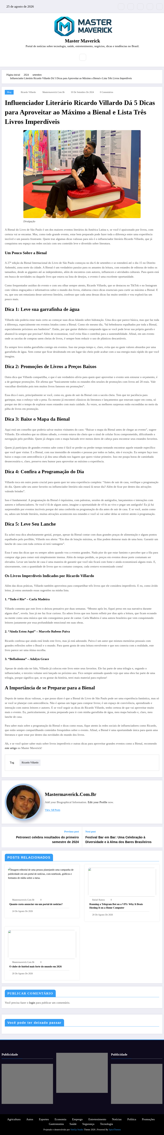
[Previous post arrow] (6, 837)
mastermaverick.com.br (53, 92)
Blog (9, 92)
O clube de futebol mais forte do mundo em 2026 (35, 966)
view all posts (52, 810)
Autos (29, 1119)
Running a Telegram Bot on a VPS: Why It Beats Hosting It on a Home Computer (116, 906)
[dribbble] (140, 6)
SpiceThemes (115, 1129)
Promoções (148, 1119)
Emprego (77, 1119)
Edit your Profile (97, 802)
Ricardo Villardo (28, 92)
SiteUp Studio (76, 1129)
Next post (90, 831)
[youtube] (159, 6)
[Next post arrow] (158, 837)
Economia (60, 1119)
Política (131, 1119)
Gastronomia (56, 1124)
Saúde (73, 1124)
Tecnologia (106, 1124)
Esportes (44, 1119)
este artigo (11, 748)
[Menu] (72, 57)
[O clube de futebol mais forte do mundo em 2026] (42, 944)
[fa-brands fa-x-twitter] (121, 6)
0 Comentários (106, 92)
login (32, 1002)
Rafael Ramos (98, 900)
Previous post (71, 831)
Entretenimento (97, 1119)
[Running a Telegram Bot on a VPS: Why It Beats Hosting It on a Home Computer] (122, 882)
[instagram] (150, 6)
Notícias (117, 1119)
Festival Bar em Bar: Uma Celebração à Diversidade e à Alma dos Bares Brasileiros (118, 840)
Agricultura (13, 1119)
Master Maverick (82, 40)
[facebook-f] (130, 6)
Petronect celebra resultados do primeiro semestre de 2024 (47, 840)
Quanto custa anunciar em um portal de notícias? (36, 904)
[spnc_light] (92, 57)
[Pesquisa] (82, 57)
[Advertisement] (27, 1084)
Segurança (88, 1124)
